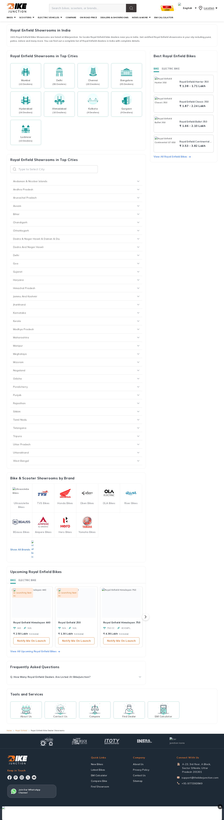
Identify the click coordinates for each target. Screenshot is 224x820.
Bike (13, 580)
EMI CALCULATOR (163, 17)
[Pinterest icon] (15, 777)
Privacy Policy (141, 769)
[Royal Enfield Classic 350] (166, 104)
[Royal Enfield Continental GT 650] (166, 144)
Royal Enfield (21, 730)
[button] (131, 8)
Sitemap (138, 781)
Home (9, 730)
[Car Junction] (177, 741)
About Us (138, 764)
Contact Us (139, 775)
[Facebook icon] (9, 777)
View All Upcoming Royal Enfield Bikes (33, 651)
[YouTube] (34, 777)
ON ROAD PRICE (88, 17)
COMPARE (71, 17)
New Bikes (97, 764)
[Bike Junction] (17, 8)
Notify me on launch (31, 640)
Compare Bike (99, 781)
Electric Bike (27, 580)
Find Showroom (100, 786)
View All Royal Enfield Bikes (170, 156)
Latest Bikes (98, 769)
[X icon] (28, 777)
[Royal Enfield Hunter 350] (166, 84)
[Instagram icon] (22, 777)
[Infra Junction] (144, 741)
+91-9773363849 (192, 783)
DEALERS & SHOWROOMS (114, 17)
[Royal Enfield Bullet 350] (166, 124)
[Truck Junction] (79, 741)
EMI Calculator (99, 775)
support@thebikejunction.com (200, 777)
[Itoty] (112, 741)
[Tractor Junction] (46, 741)
